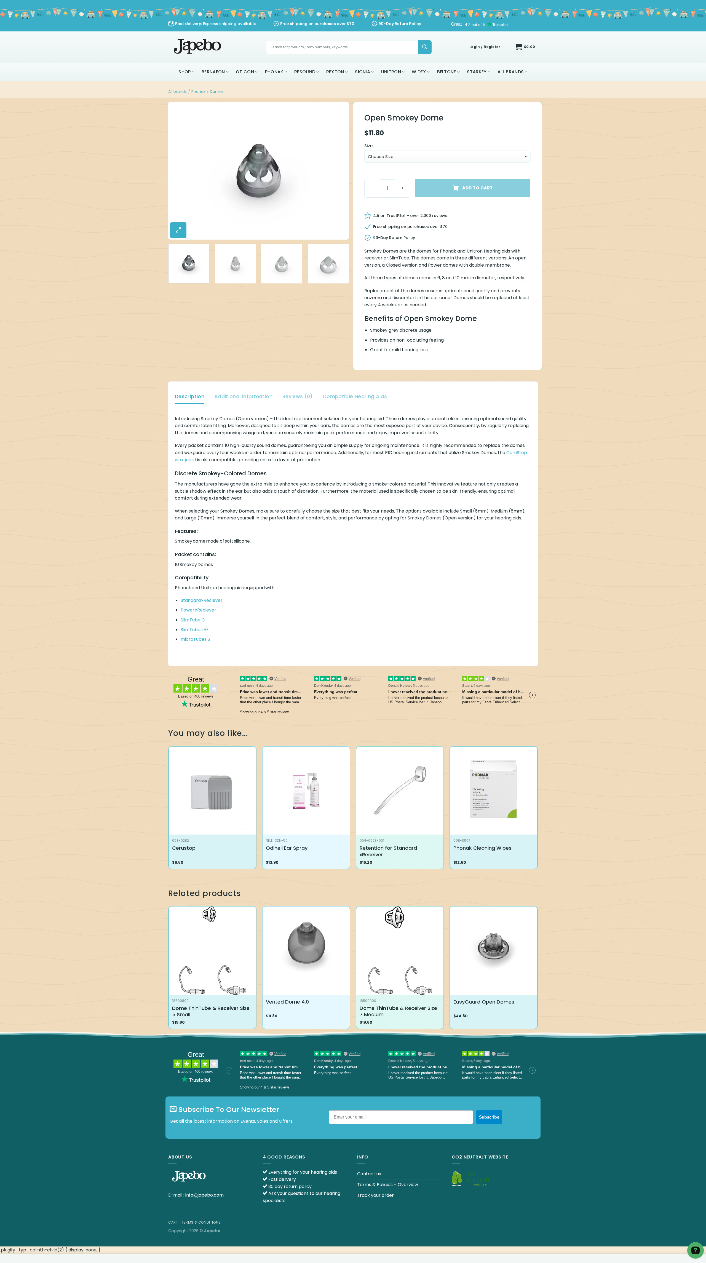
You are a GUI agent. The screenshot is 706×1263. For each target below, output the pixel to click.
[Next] (338, 170)
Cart (173, 1222)
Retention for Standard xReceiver (388, 851)
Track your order (375, 1195)
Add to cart (477, 188)
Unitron (391, 72)
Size (368, 146)
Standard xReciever (202, 600)
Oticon (245, 72)
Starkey (476, 72)
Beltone (446, 72)
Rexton (335, 72)
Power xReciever (198, 610)
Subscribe (489, 1117)
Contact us (369, 1174)
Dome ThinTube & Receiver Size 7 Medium (398, 1011)
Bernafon (213, 72)
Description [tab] (189, 396)
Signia (362, 72)
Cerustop (184, 848)
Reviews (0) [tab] (297, 396)
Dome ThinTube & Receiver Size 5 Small (211, 1011)
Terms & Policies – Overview (387, 1184)
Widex (419, 72)
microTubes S (195, 639)
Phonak (274, 72)
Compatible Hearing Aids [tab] (355, 396)
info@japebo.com (204, 1195)
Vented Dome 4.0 (287, 1002)
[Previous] (179, 170)
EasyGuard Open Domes (483, 1002)
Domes (217, 91)
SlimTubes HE (195, 629)
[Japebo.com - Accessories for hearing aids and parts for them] (198, 47)
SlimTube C (193, 620)
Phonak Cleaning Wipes (482, 848)
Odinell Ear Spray (286, 848)
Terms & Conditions (201, 1222)
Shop (184, 72)
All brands (511, 72)
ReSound (304, 72)
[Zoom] (178, 230)
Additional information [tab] (243, 396)
